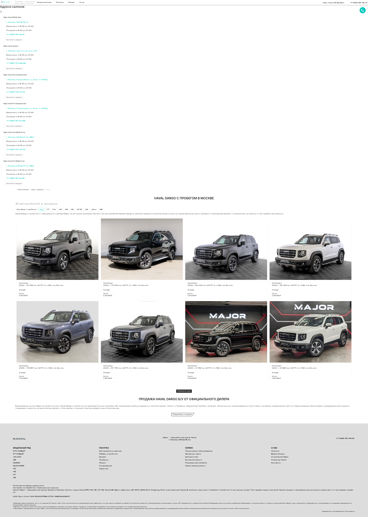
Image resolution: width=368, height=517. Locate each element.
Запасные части (193, 454)
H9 (86, 209)
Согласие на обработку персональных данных (36, 488)
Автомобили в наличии (110, 451)
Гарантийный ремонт (195, 466)
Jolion (93, 209)
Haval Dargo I (24, 283)
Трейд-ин (103, 460)
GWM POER (18, 466)
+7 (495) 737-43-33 (15, 149)
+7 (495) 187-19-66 (15, 178)
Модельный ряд (44, 2)
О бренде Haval (278, 460)
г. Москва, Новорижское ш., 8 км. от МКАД (27, 108)
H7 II (79, 209)
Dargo (42, 209)
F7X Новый (19, 451)
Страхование (105, 466)
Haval (15, 490)
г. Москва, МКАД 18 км (17, 22)
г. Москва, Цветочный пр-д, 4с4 (21, 51)
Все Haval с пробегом (26, 209)
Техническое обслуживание (198, 451)
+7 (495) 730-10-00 (15, 92)
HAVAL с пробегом (108, 454)
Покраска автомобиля (196, 463)
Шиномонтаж (191, 457)
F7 (48, 209)
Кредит (102, 457)
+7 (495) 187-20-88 (15, 121)
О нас (82, 2)
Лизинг (102, 463)
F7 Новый (18, 454)
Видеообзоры (278, 454)
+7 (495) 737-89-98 (16, 63)
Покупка (60, 2)
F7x (54, 209)
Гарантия (103, 468)
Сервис (71, 2)
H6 (72, 209)
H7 (14, 474)
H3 (60, 209)
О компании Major (279, 457)
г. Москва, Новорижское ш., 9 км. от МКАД (26, 79)
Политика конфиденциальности (28, 485)
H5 (66, 209)
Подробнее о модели (182, 414)
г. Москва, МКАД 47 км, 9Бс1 (20, 137)
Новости (275, 451)
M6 (101, 209)
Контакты (276, 463)
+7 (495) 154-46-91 (15, 34)
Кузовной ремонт (193, 460)
